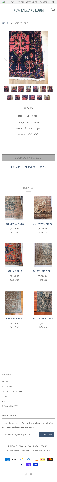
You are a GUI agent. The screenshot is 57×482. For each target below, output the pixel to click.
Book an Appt (10, 406)
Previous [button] (7, 57)
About (5, 401)
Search (45, 446)
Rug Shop (7, 386)
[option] (28, 57)
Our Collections (12, 391)
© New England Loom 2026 (23, 446)
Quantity (28, 142)
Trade (5, 396)
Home (5, 23)
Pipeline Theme (41, 450)
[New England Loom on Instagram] (31, 475)
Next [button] (49, 57)
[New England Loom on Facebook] (25, 475)
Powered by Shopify (19, 450)
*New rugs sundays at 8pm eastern (28, 2)
